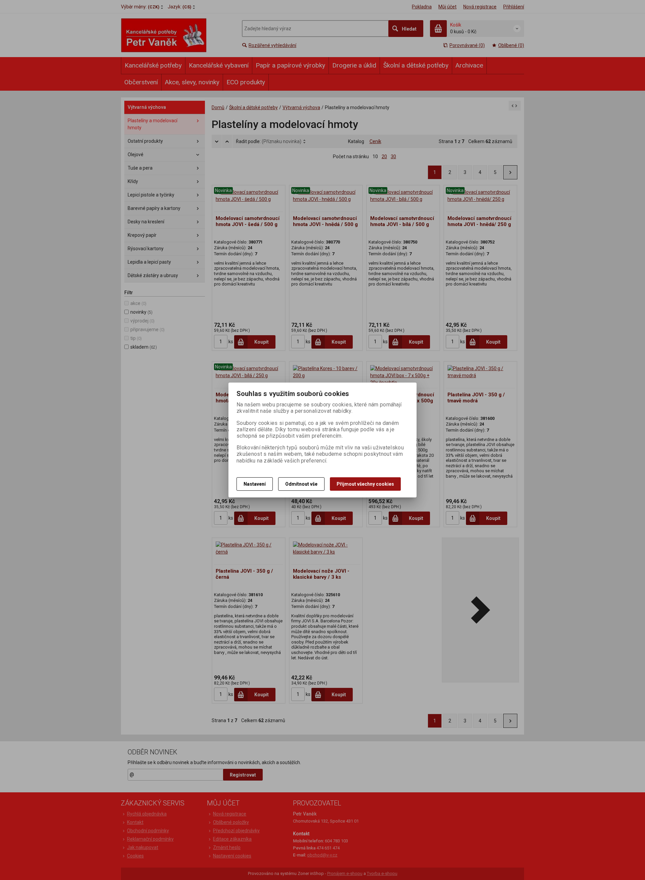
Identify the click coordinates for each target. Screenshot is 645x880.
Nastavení (255, 484)
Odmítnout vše (301, 484)
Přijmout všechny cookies (365, 484)
